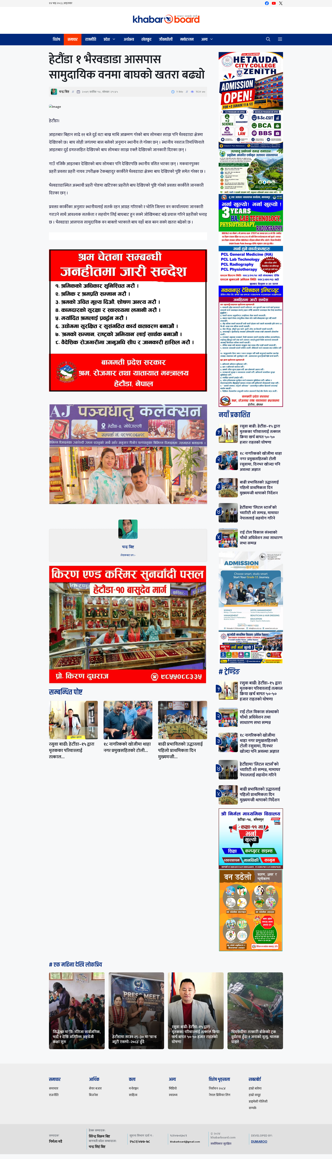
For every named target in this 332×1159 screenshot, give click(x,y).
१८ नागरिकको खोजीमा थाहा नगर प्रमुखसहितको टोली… (127, 747)
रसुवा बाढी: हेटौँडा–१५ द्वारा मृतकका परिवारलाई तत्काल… (71, 750)
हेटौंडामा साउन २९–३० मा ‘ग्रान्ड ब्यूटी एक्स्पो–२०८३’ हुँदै (134, 1039)
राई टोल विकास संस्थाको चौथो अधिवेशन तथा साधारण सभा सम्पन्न (261, 537)
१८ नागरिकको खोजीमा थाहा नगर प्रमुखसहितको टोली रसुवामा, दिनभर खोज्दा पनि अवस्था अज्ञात (261, 461)
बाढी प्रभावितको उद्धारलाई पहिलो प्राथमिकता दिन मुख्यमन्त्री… (180, 750)
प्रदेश (107, 39)
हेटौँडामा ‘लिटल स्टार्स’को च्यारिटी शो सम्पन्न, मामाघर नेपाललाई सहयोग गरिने (259, 513)
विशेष (56, 39)
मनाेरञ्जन (187, 39)
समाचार (73, 39)
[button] (268, 39)
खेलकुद (146, 39)
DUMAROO (259, 1142)
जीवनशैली (166, 39)
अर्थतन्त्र (129, 39)
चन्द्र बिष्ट (64, 92)
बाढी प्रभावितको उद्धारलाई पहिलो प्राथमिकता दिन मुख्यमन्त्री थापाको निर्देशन (259, 487)
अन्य (204, 39)
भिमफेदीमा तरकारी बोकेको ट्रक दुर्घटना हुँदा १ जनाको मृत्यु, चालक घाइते (255, 1037)
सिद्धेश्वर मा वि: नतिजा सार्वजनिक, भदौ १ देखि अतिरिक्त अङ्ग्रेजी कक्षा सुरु (77, 1037)
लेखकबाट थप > (127, 555)
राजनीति (90, 39)
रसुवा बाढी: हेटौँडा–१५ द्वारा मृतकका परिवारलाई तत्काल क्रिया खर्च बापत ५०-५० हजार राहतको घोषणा (260, 434)
